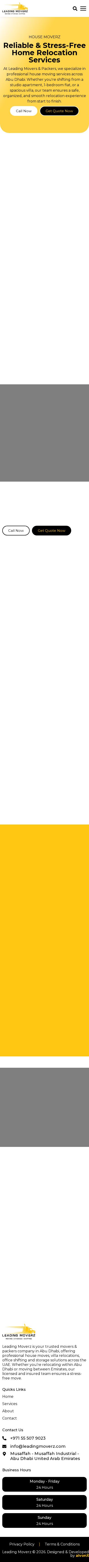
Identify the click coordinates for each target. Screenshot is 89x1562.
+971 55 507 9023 (28, 1438)
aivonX (82, 1555)
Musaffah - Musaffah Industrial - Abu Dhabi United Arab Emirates (45, 1456)
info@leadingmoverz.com (37, 1446)
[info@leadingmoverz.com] (4, 1446)
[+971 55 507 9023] (4, 1438)
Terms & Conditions (62, 1544)
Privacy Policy (21, 1544)
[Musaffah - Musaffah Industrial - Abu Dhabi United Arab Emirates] (4, 1454)
